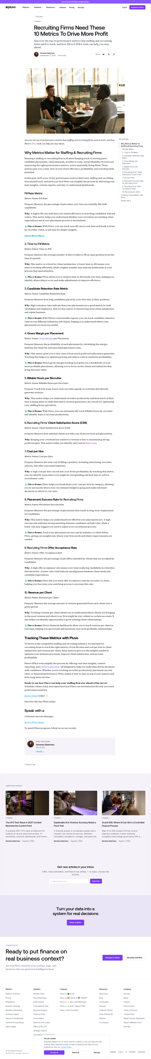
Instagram (141, 1052)
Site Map (127, 1027)
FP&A (34, 143)
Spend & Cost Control (41, 1022)
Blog (101, 998)
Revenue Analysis (40, 1010)
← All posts (38, 17)
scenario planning (49, 666)
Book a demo (31, 695)
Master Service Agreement (134, 1018)
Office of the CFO (40, 1027)
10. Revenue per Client (131, 192)
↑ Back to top (30, 765)
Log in (124, 7)
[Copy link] (114, 54)
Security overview (134, 958)
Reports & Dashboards (14, 1018)
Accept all (54, 1052)
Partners (63, 7)
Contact (127, 1002)
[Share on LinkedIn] (103, 54)
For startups (103, 1022)
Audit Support (38, 1002)
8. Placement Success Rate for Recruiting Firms (132, 182)
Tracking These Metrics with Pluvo (132, 196)
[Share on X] (109, 54)
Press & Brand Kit (106, 1014)
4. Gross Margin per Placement (130, 162)
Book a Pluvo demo (34, 722)
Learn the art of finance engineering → (75, 2)
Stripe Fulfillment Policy (133, 1022)
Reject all (75, 1052)
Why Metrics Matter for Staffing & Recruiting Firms (132, 145)
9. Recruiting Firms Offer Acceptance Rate (131, 187)
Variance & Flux (39, 1014)
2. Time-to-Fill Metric (130, 152)
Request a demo (137, 7)
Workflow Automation (14, 1010)
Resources (50, 7)
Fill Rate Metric (128, 149)
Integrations (10, 1002)
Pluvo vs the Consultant (69, 1010)
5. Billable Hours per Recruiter (130, 168)
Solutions (37, 7)
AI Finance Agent (12, 1014)
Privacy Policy (129, 1006)
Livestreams (104, 1002)
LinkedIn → (40, 751)
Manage (97, 1052)
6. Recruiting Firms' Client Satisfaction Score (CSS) (132, 173)
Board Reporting (39, 998)
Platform (26, 7)
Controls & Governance (15, 1022)
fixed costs (90, 443)
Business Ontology (13, 1006)
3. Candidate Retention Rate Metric (133, 157)
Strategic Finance (40, 1031)
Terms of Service (130, 1010)
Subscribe (96, 881)
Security (81, 7)
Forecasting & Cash (40, 1006)
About (126, 998)
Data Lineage (11, 1027)
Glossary (102, 1006)
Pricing (71, 7)
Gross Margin (46, 338)
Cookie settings (110, 1052)
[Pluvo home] (11, 7)
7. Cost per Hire (128, 178)
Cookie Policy (129, 1014)
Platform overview (13, 994)
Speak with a (126, 201)
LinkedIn (132, 1052)
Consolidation (38, 1018)
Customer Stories (106, 1010)
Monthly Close (38, 994)
